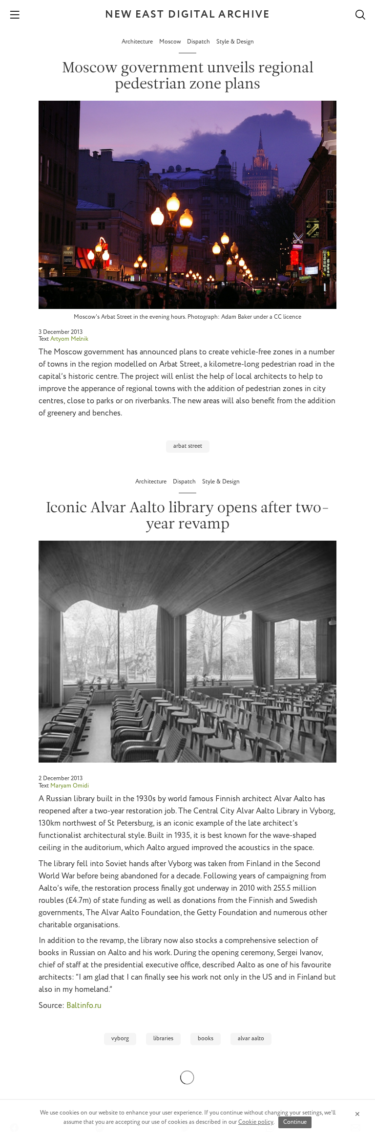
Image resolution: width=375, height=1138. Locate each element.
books (205, 1038)
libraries (163, 1038)
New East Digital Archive (187, 15)
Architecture (138, 42)
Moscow (170, 42)
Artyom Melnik (69, 339)
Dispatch (199, 42)
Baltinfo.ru (84, 1005)
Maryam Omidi (69, 786)
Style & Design (235, 42)
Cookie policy (255, 1122)
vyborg (120, 1038)
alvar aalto (251, 1038)
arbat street (187, 446)
